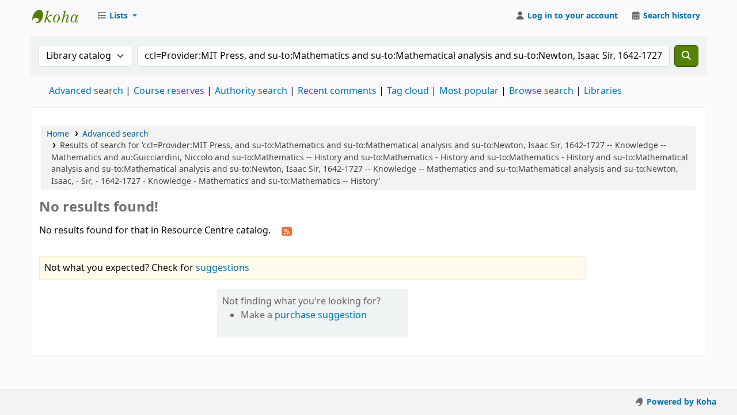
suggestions (222, 268)
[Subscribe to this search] (287, 231)
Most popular (469, 91)
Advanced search (86, 91)
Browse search (541, 91)
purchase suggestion (321, 315)
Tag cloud (408, 91)
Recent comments (337, 91)
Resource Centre (61, 16)
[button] (117, 16)
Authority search (251, 91)
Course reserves (169, 91)
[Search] (686, 56)
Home (58, 134)
